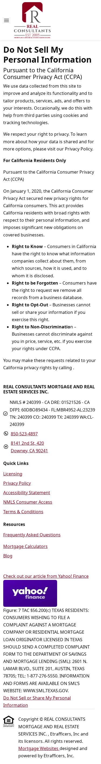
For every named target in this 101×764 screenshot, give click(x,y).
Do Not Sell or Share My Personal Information (37, 701)
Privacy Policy (17, 483)
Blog (7, 556)
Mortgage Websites (39, 748)
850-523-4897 (24, 434)
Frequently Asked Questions (32, 535)
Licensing (12, 474)
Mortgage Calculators (25, 546)
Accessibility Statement (26, 493)
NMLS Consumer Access (27, 502)
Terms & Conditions (23, 512)
